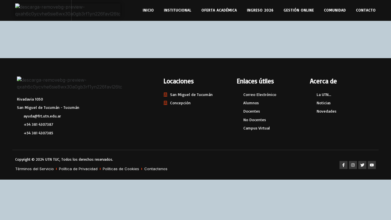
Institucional (177, 10)
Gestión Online (299, 10)
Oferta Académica (219, 10)
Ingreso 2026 (260, 10)
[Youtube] (372, 165)
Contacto (366, 10)
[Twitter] (362, 165)
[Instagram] (353, 165)
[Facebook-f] (343, 165)
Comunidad (335, 10)
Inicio (148, 10)
